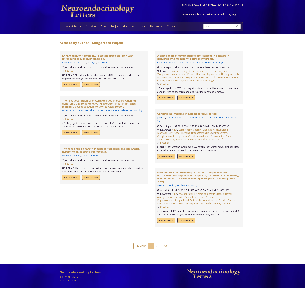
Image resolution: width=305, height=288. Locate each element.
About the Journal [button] (113, 26)
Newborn (202, 80)
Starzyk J (92, 62)
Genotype (190, 203)
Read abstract (71, 84)
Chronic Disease (215, 193)
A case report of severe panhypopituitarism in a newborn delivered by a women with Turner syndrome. (193, 57)
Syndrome (178, 139)
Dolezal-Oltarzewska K (189, 117)
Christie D (185, 185)
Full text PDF (92, 84)
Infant (193, 80)
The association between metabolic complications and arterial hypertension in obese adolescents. (101, 150)
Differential (174, 132)
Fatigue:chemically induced (203, 200)
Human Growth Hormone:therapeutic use (178, 77)
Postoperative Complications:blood (191, 136)
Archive (91, 26)
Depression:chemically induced (173, 200)
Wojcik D (161, 185)
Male (208, 203)
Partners (156, 26)
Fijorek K (95, 155)
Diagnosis (162, 132)
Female (191, 74)
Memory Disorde (221, 203)
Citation (69, 71)
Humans (205, 77)
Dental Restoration (194, 197)
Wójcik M (189, 62)
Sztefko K (103, 62)
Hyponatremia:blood (201, 132)
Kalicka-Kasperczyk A (84, 110)
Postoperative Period (221, 136)
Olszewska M (164, 62)
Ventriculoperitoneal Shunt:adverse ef (203, 139)
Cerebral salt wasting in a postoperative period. (187, 113)
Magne (211, 80)
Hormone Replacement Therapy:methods (217, 74)
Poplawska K (231, 117)
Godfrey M (173, 185)
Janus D (86, 155)
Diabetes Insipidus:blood (215, 129)
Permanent (211, 197)
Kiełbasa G (177, 62)
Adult (174, 129)
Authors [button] (138, 26)
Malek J (76, 155)
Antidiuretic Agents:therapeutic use (190, 71)
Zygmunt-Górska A (205, 62)
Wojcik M (81, 62)
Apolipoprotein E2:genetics (192, 193)
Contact (172, 26)
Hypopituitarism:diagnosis (175, 80)
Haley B (195, 185)
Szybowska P (69, 62)
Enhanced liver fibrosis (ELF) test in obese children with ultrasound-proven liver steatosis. (97, 57)
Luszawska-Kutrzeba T (107, 110)
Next (164, 246)
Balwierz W (126, 110)
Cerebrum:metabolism (190, 129)
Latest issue (72, 26)
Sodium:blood (164, 139)
